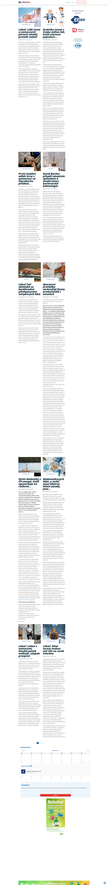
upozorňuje (62, 519)
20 (51, 762)
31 (61, 755)
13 (51, 760)
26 (41, 776)
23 (81, 762)
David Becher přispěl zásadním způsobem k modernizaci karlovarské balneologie (54, 180)
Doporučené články (26, 24)
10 (21, 760)
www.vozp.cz (21, 621)
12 (41, 760)
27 (21, 755)
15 (71, 760)
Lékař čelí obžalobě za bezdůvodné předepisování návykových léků (29, 289)
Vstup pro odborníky (81, 2)
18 (31, 762)
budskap (30, 39)
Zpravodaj (68, 2)
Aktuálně (51, 168)
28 (31, 755)
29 (41, 755)
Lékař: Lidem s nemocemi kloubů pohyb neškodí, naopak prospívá (29, 651)
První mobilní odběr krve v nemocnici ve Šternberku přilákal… (27, 178)
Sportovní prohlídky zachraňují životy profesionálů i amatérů (54, 289)
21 (61, 762)
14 (61, 760)
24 (21, 776)
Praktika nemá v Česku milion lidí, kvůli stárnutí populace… (54, 33)
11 (31, 760)
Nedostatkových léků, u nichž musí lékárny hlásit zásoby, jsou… (53, 483)
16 (81, 760)
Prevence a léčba (50, 24)
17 (21, 762)
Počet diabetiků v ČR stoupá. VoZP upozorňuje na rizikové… (29, 482)
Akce (73, 2)
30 (51, 755)
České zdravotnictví (26, 168)
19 (41, 762)
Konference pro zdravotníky (33, 771)
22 (71, 762)
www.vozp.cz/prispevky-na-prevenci (26, 599)
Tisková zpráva (26, 474)
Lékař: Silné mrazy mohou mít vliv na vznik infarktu (53, 649)
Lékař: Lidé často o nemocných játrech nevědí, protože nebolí (29, 33)
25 (31, 776)
